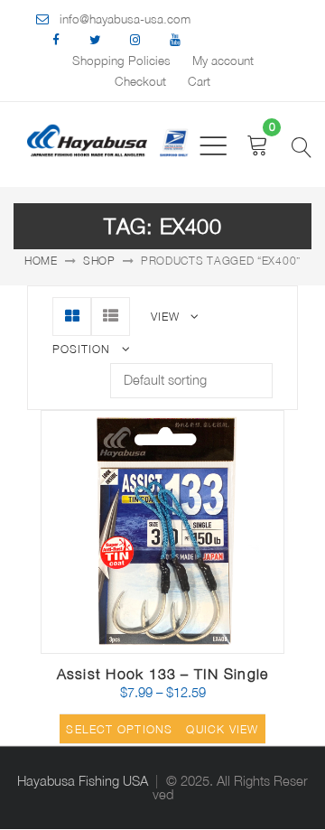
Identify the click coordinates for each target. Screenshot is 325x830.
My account (223, 60)
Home (41, 260)
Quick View (222, 729)
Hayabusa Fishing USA (82, 780)
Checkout (140, 81)
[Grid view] (71, 316)
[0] (257, 145)
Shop (99, 260)
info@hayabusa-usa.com (125, 19)
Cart (199, 81)
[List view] (110, 316)
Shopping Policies (121, 60)
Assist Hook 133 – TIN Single (162, 674)
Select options (119, 729)
